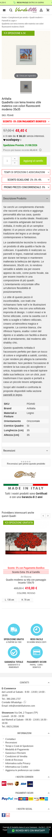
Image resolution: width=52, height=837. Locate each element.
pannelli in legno (12, 394)
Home (4, 17)
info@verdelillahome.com (22, 706)
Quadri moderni (36, 17)
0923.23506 (12, 726)
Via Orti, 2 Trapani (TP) (20, 712)
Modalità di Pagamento (17, 749)
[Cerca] (11, 10)
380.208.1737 (13, 699)
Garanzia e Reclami (15, 753)
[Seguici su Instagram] (8, 815)
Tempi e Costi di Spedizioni (19, 746)
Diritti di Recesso (14, 760)
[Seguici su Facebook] (4, 815)
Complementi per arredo (18, 17)
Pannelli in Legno (9, 20)
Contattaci (10, 739)
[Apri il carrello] (48, 10)
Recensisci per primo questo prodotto (26, 463)
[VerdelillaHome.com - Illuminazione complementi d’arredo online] (26, 10)
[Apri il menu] (4, 10)
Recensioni (11, 742)
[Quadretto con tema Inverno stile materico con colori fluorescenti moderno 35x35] (26, 87)
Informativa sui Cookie (16, 767)
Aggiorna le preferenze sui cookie (22, 770)
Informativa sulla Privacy (17, 763)
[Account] (41, 10)
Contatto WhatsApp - (13, 702)
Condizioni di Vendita (16, 756)
